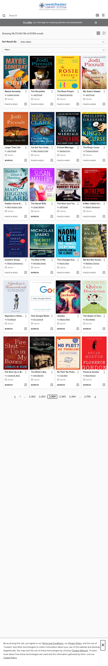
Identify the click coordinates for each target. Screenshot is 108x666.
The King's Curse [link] (91, 147)
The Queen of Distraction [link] (93, 316)
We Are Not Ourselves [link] (93, 260)
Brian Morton (91, 376)
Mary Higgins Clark (40, 151)
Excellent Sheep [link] (12, 260)
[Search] (4, 15)
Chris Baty (63, 376)
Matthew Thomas (92, 263)
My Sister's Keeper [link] (92, 91)
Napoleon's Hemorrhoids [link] (14, 316)
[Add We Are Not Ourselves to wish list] (104, 273)
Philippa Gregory (92, 151)
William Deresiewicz (15, 263)
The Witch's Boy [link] (38, 372)
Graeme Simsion (66, 95)
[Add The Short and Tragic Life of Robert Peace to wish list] (77, 217)
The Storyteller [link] (38, 91)
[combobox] (48, 15)
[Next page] (95, 396)
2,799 (87, 396)
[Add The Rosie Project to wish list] (77, 104)
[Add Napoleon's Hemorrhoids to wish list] (25, 329)
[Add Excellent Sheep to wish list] (25, 273)
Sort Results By (9, 41)
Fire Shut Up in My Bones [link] (14, 372)
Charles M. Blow (13, 376)
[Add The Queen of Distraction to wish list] (104, 329)
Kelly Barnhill (38, 376)
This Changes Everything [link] (67, 260)
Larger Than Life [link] (12, 147)
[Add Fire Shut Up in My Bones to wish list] (25, 385)
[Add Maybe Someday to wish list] (25, 104)
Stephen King (64, 151)
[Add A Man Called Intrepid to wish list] (104, 217)
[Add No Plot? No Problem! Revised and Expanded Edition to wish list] (77, 385)
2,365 (62, 396)
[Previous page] (15, 396)
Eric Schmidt (38, 319)
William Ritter (64, 319)
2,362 (32, 396)
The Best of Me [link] (38, 260)
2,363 (42, 396)
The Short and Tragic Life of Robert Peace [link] (67, 203)
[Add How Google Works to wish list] (51, 329)
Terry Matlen (90, 319)
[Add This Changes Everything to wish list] (77, 273)
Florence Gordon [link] (91, 372)
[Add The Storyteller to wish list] (51, 104)
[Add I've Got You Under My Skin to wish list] (51, 160)
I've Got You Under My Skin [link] (40, 147)
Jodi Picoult (37, 95)
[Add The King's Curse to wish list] (104, 160)
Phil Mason (11, 319)
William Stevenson (93, 207)
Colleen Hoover (13, 95)
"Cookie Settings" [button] (79, 650)
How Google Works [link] (40, 316)
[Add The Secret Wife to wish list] (51, 217)
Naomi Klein (64, 263)
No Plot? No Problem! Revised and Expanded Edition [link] (67, 372)
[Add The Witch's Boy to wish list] (51, 385)
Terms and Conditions (52, 643)
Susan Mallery (38, 207)
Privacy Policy (75, 643)
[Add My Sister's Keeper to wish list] (104, 104)
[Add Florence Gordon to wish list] (104, 385)
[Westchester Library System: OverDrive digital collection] (54, 6)
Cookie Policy (10, 657)
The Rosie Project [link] (65, 91)
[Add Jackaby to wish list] (77, 329)
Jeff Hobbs (63, 207)
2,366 (72, 396)
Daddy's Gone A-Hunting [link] (14, 203)
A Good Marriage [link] (65, 147)
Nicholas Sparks (39, 263)
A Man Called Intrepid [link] (93, 203)
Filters (7, 50)
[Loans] (97, 15)
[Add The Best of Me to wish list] (51, 273)
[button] (98, 34)
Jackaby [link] (61, 316)
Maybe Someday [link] (13, 91)
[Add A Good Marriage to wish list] (77, 160)
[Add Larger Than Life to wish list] (25, 160)
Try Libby (27, 22)
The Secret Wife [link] (38, 203)
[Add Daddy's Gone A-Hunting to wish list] (25, 217)
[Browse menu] (103, 15)
